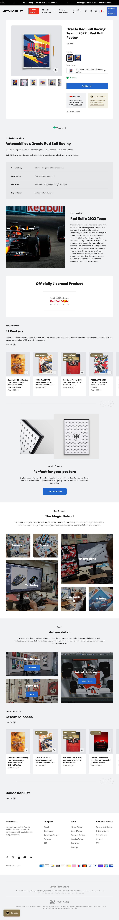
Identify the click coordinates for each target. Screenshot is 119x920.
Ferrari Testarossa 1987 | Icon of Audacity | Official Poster (101, 760)
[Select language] (102, 11)
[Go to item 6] (61, 83)
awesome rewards (97, 105)
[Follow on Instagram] (19, 857)
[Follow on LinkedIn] (30, 857)
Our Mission (48, 831)
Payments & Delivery (104, 827)
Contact (99, 839)
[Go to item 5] (52, 83)
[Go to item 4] (42, 83)
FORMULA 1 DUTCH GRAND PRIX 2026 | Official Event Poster (45, 382)
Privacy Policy (76, 827)
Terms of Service (78, 835)
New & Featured (63, 11)
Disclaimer (75, 843)
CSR (45, 843)
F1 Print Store (33, 10)
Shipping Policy (77, 839)
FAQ (97, 843)
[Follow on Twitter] (13, 857)
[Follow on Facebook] (7, 857)
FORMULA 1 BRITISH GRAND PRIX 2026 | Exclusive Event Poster (99, 383)
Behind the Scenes (51, 835)
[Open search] (86, 11)
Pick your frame (55, 491)
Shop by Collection (46, 11)
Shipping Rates (102, 831)
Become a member (111, 11)
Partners (47, 839)
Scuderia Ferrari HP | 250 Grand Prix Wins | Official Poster (72, 382)
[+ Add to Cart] (26, 372)
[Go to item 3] (33, 83)
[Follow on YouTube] (24, 857)
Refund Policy (76, 831)
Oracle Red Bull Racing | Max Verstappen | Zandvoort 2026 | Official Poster (18, 383)
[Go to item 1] (15, 83)
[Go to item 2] (24, 83)
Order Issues (101, 835)
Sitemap (74, 847)
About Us (76, 11)
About (46, 827)
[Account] (91, 11)
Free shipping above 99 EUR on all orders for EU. (29, 3)
